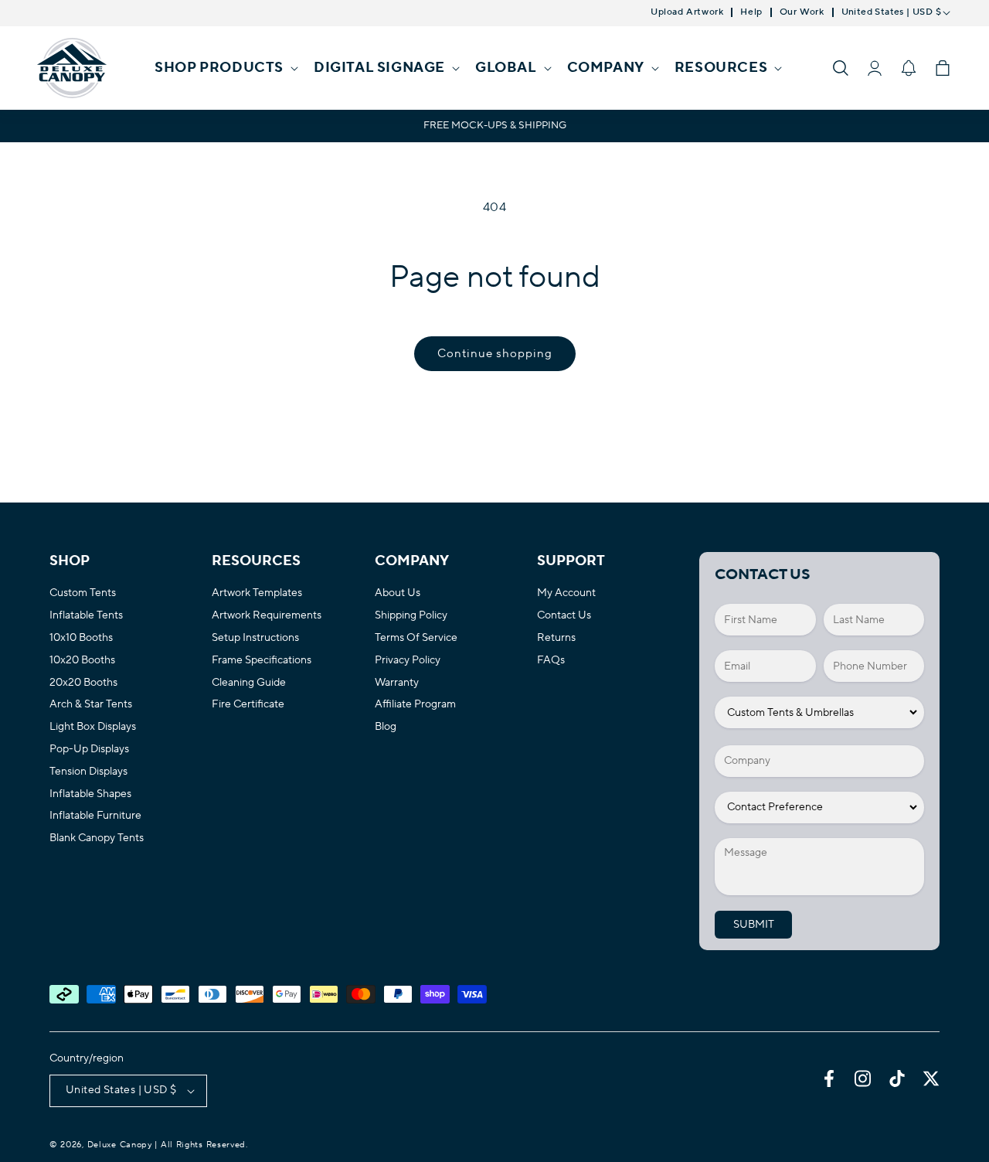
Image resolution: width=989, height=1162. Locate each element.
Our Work (802, 12)
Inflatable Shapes (90, 794)
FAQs (551, 660)
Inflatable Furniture (95, 816)
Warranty (397, 683)
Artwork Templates (257, 593)
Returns (556, 638)
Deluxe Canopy (119, 1145)
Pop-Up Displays (89, 749)
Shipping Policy (411, 615)
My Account (566, 593)
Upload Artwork (687, 12)
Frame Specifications (261, 660)
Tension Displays (88, 772)
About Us (397, 593)
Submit (753, 925)
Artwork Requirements (266, 615)
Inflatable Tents (86, 615)
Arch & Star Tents (90, 704)
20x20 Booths (83, 683)
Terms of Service (416, 638)
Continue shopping (494, 353)
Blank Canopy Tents (96, 838)
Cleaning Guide (249, 683)
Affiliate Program (415, 704)
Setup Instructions (255, 638)
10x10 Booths (81, 638)
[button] (224, 67)
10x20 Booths (82, 660)
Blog (385, 727)
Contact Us (564, 615)
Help (751, 12)
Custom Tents (82, 593)
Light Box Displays (92, 727)
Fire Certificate (248, 704)
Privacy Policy (407, 660)
